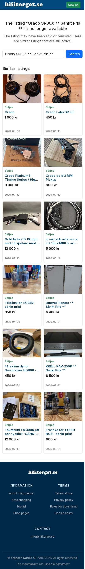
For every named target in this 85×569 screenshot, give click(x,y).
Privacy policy (63, 500)
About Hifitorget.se (21, 493)
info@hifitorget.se (42, 536)
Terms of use (63, 493)
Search (74, 54)
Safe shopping (21, 500)
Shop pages (21, 513)
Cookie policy (64, 513)
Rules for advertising (63, 506)
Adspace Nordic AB (24, 558)
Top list (21, 506)
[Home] (42, 472)
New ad (73, 5)
